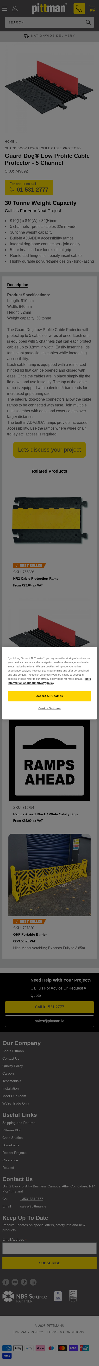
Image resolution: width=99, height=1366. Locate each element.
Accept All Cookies (49, 695)
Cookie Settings (49, 708)
